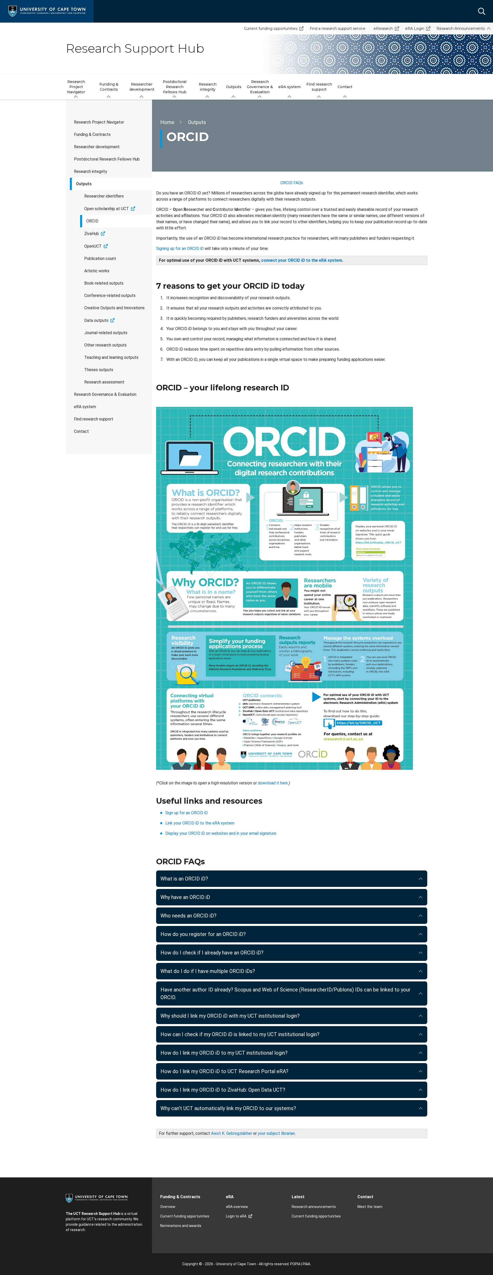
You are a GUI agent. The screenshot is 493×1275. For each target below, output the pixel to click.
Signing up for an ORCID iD (180, 248)
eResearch (383, 28)
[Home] (46, 10)
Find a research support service (337, 28)
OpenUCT (93, 246)
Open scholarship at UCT (106, 208)
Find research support (93, 419)
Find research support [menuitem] (319, 87)
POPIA (295, 1264)
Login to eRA (236, 1216)
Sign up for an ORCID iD (186, 812)
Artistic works (96, 270)
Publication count (100, 258)
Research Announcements (461, 28)
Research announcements (314, 1207)
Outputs (84, 183)
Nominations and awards (180, 1226)
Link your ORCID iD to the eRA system (199, 823)
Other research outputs (105, 345)
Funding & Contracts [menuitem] (108, 87)
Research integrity (90, 171)
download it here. (273, 783)
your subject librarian (276, 1133)
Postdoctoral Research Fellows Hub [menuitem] (174, 86)
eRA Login (414, 28)
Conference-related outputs (110, 295)
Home (167, 122)
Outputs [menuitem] (233, 87)
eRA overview (237, 1207)
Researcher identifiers (104, 196)
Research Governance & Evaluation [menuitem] (260, 86)
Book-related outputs (104, 283)
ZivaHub (91, 233)
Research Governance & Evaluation (105, 394)
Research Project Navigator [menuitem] (76, 86)
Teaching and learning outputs (111, 357)
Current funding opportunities (270, 28)
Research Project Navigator (99, 122)
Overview (167, 1207)
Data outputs (96, 320)
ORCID (92, 221)
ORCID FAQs (291, 182)
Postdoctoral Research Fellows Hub (107, 159)
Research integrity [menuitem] (207, 87)
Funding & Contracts (92, 134)
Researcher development (97, 146)
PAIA (306, 1264)
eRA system (85, 406)
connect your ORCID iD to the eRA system (301, 260)
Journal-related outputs (105, 332)
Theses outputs (98, 369)
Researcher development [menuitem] (141, 87)
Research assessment (104, 382)
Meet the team (369, 1207)
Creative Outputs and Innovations (114, 307)
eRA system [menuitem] (289, 87)
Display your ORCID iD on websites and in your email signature (220, 833)
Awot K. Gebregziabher (231, 1133)
